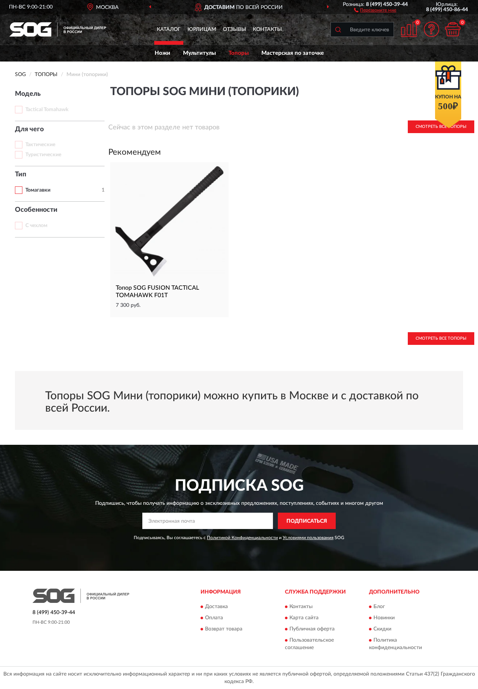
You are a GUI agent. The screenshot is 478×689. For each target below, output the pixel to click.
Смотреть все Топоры (441, 338)
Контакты (267, 29)
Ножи (162, 53)
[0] (452, 29)
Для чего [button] (29, 129)
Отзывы (234, 29)
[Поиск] (337, 29)
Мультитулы (199, 53)
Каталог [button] (169, 29)
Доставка (216, 606)
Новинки (384, 617)
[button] (375, 9)
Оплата (214, 617)
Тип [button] (20, 174)
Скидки (382, 629)
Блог (379, 606)
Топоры (239, 53)
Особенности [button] (36, 210)
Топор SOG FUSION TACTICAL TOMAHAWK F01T (157, 291)
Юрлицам (201, 29)
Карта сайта (304, 617)
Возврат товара (223, 629)
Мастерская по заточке (292, 53)
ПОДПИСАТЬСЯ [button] (306, 521)
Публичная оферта (312, 629)
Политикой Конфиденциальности (242, 537)
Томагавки (37, 190)
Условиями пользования (308, 537)
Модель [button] (28, 94)
